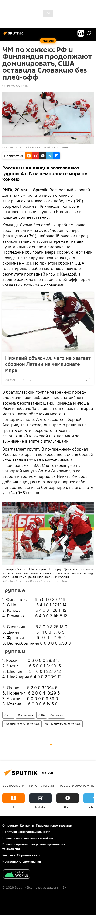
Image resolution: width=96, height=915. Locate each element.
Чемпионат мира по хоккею (63, 724)
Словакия (56, 715)
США (41, 715)
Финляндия (25, 715)
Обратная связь (28, 855)
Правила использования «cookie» (27, 838)
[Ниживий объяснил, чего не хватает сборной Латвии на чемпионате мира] (48, 322)
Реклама (8, 855)
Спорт (8, 715)
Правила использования (54, 825)
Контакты (27, 825)
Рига (33, 785)
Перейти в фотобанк (55, 147)
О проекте (10, 825)
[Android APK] (16, 874)
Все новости (13, 785)
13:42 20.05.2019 (15, 86)
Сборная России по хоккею (22, 724)
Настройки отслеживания (21, 861)
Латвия (47, 785)
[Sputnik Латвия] (14, 35)
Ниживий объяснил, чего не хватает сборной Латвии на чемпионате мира (48, 364)
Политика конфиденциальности (26, 832)
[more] (88, 379)
